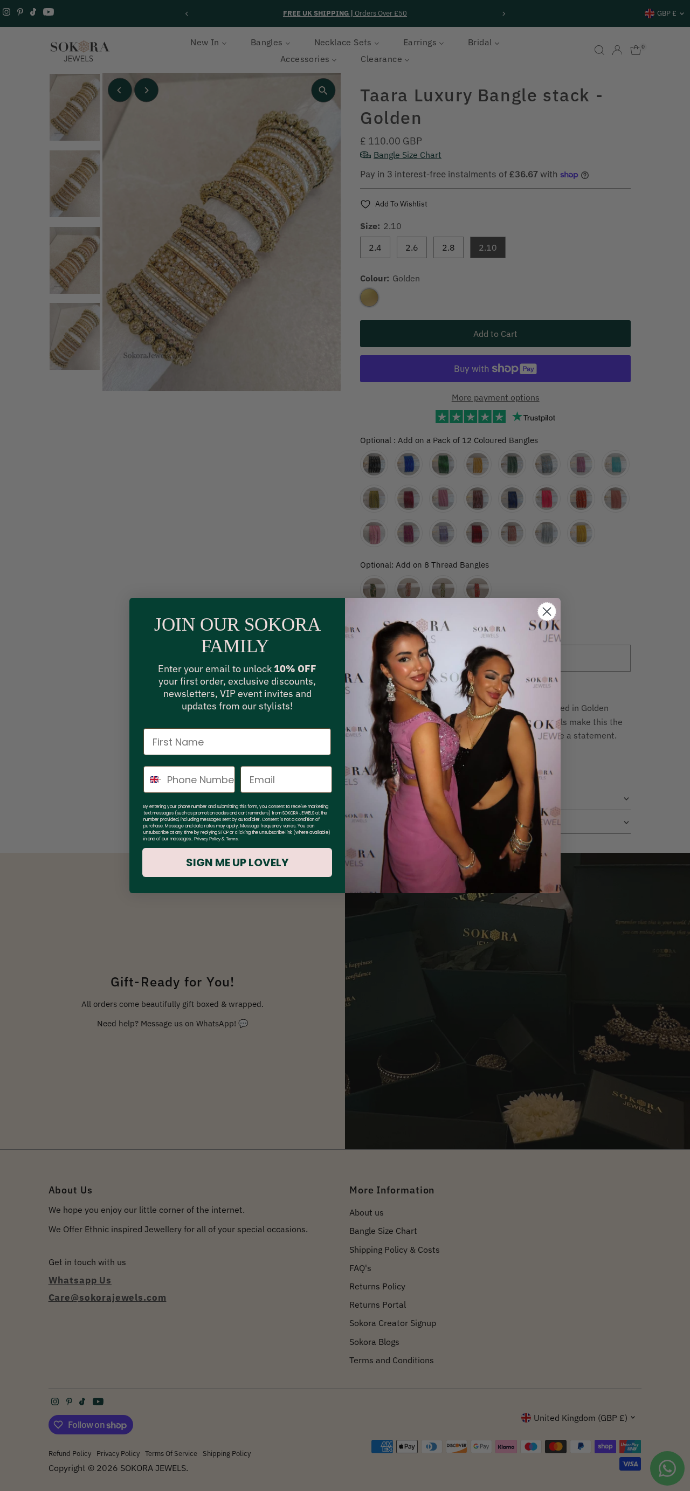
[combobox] (153, 779)
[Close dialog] (546, 611)
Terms (232, 839)
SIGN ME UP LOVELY (237, 862)
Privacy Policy (207, 839)
